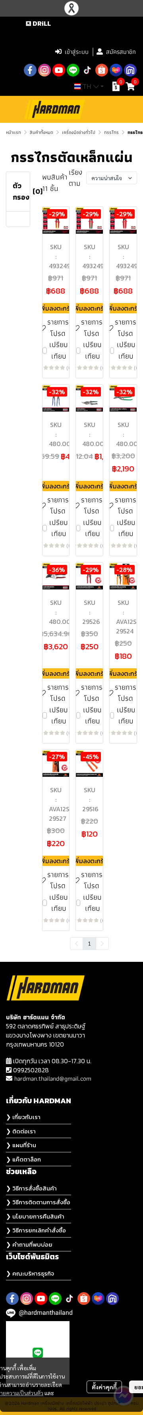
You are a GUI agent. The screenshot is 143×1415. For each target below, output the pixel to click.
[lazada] (116, 70)
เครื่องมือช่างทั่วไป (78, 132)
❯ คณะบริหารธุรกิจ (30, 1273)
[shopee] (101, 70)
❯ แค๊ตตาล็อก (23, 1159)
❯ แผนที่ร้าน (21, 1145)
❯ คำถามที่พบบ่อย (29, 1244)
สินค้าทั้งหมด (41, 132)
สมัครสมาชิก (121, 52)
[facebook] (30, 70)
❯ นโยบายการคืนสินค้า (35, 1216)
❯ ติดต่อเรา (21, 1131)
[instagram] (44, 70)
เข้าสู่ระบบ (77, 52)
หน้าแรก (13, 132)
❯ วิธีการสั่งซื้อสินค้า (31, 1188)
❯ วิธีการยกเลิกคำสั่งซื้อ (36, 1230)
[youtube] (58, 70)
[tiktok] (87, 70)
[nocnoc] (130, 70)
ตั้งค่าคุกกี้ (104, 1386)
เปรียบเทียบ (58, 350)
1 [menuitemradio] (89, 943)
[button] (87, 35)
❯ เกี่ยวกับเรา (23, 1116)
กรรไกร (111, 132)
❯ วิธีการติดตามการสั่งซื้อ (38, 1202)
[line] (73, 70)
